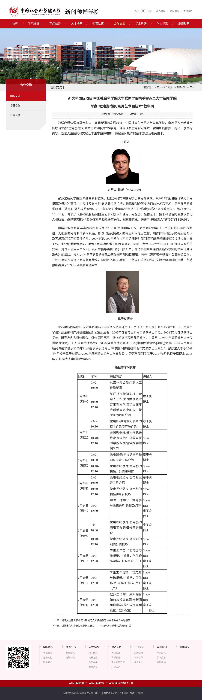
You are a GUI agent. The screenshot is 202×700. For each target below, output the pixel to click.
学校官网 (187, 11)
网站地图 (174, 11)
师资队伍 (98, 23)
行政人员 (115, 667)
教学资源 (93, 667)
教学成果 (93, 662)
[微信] (149, 12)
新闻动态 (70, 653)
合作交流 (119, 23)
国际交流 (15, 96)
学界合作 (15, 105)
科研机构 (161, 662)
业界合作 (15, 115)
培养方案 (93, 657)
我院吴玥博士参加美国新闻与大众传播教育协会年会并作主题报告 (96, 620)
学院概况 (33, 23)
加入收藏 (160, 11)
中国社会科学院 (76, 683)
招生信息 (93, 653)
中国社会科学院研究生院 (121, 683)
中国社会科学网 (96, 683)
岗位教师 (115, 653)
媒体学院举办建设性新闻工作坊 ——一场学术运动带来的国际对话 (96, 625)
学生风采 (162, 23)
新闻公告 (55, 23)
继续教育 (184, 23)
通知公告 (70, 657)
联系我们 (47, 662)
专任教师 (115, 657)
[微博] (143, 12)
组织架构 (47, 657)
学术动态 (161, 653)
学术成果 (161, 657)
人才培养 (76, 23)
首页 (15, 23)
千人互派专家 (118, 662)
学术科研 (141, 23)
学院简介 (47, 653)
